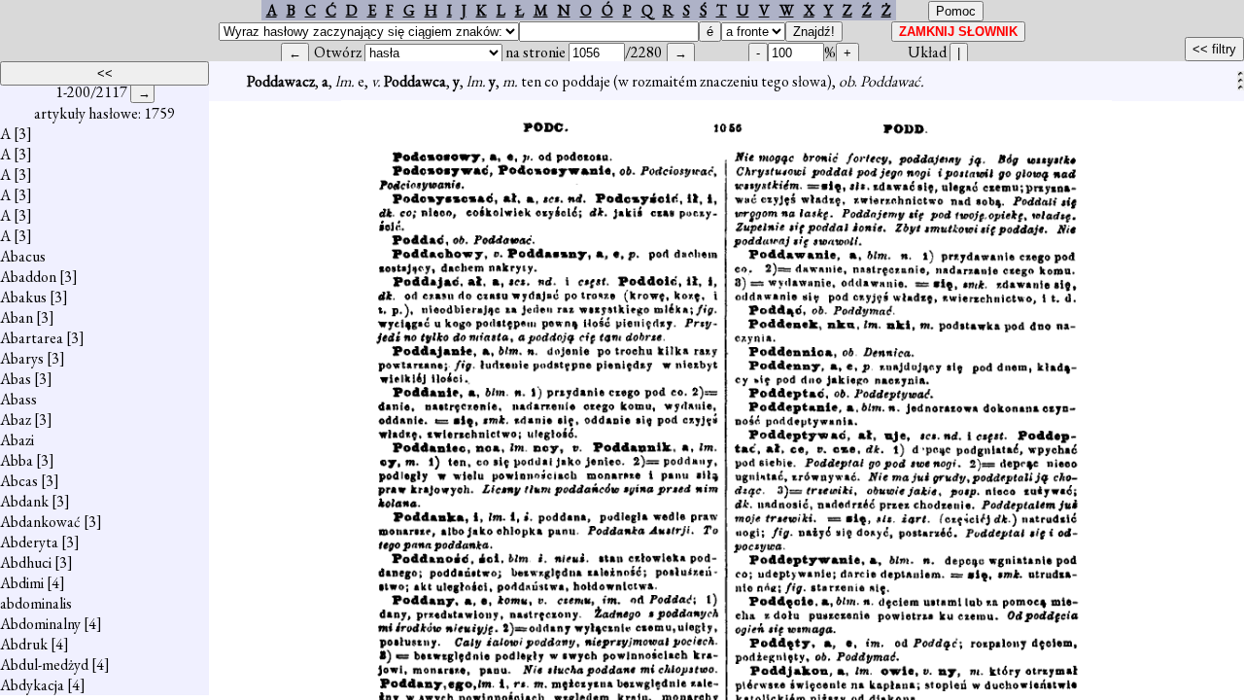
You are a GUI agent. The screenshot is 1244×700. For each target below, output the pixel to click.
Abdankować (40, 521)
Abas (15, 378)
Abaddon (28, 276)
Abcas (19, 481)
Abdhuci (26, 562)
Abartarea (31, 338)
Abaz (15, 419)
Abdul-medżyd (44, 664)
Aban (16, 317)
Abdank (24, 501)
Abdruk (24, 644)
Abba (16, 460)
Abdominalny (40, 623)
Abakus (23, 297)
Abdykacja (32, 685)
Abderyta (29, 542)
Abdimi (22, 583)
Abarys (22, 358)
